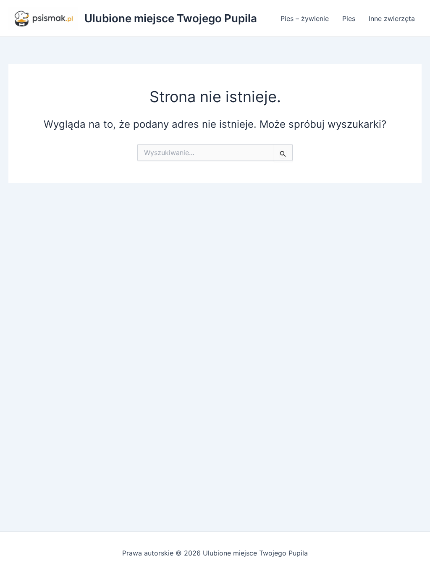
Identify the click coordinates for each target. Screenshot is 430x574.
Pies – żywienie (305, 18)
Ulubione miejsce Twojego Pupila (170, 18)
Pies (348, 18)
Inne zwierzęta (392, 18)
